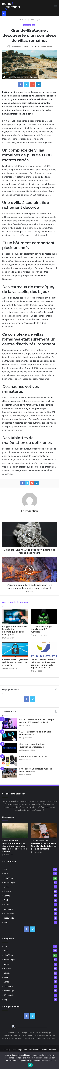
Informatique (9, 882)
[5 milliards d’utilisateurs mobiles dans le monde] (9, 773)
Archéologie (34, 19)
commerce (8, 909)
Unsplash (33, 77)
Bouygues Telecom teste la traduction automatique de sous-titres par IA (14, 630)
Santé (6, 904)
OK (30, 1065)
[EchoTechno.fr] (11, 5)
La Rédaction (16, 47)
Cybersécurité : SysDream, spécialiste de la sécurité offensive (15, 662)
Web (6, 873)
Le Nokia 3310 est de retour (33, 756)
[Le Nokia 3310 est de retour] (9, 760)
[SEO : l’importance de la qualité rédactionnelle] (9, 736)
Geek (6, 900)
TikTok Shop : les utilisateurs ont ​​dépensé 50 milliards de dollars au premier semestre (44, 844)
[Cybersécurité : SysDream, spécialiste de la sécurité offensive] (15, 649)
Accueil (24, 19)
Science (7, 891)
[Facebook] (26, 699)
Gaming (7, 896)
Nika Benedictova (19, 77)
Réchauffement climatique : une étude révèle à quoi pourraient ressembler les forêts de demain (14, 846)
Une (33, 25)
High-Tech (8, 878)
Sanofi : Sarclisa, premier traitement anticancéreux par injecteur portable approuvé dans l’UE (44, 663)
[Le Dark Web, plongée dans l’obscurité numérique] (44, 616)
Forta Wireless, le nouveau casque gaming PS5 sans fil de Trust (36, 720)
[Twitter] (32, 699)
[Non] (55, 1060)
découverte (9, 918)
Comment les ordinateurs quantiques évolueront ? (32, 745)
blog (5, 922)
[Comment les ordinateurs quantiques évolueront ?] (9, 748)
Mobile (6, 887)
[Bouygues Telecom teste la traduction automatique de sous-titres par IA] (15, 616)
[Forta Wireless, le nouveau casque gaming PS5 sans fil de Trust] (9, 723)
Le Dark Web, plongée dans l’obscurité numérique (42, 629)
